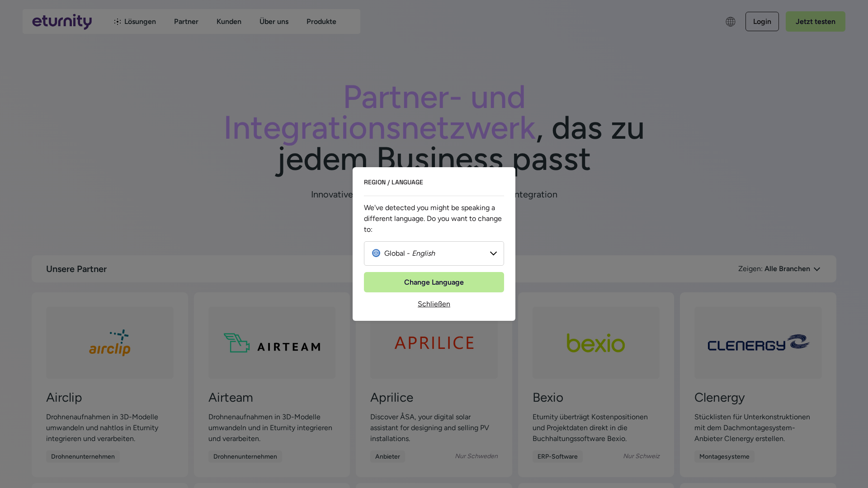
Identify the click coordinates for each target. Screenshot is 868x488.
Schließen (434, 304)
